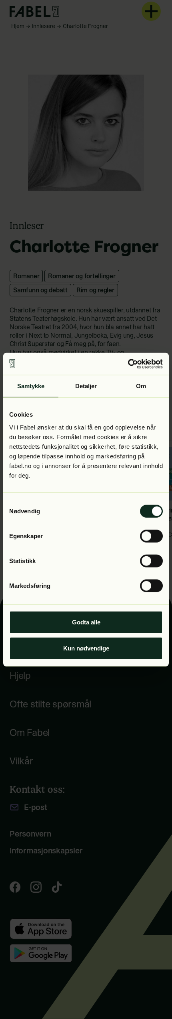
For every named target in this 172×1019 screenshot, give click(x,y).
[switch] (151, 535)
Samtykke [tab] (31, 386)
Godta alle (86, 621)
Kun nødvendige (86, 648)
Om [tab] (141, 386)
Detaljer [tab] (86, 386)
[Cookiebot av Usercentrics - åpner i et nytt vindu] (128, 364)
